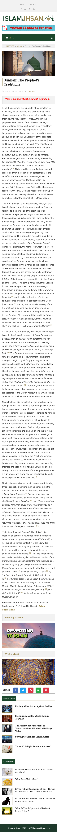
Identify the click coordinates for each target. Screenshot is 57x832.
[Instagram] (30, 9)
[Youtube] (34, 9)
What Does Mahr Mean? (26, 779)
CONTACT (32, 4)
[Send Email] (46, 690)
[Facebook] (21, 9)
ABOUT (23, 4)
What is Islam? (12, 654)
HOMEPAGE (9, 46)
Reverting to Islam (14, 617)
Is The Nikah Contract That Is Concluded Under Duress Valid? (35, 800)
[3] (15, 304)
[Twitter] (25, 9)
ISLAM (19, 46)
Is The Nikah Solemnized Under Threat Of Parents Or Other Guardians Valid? (35, 790)
